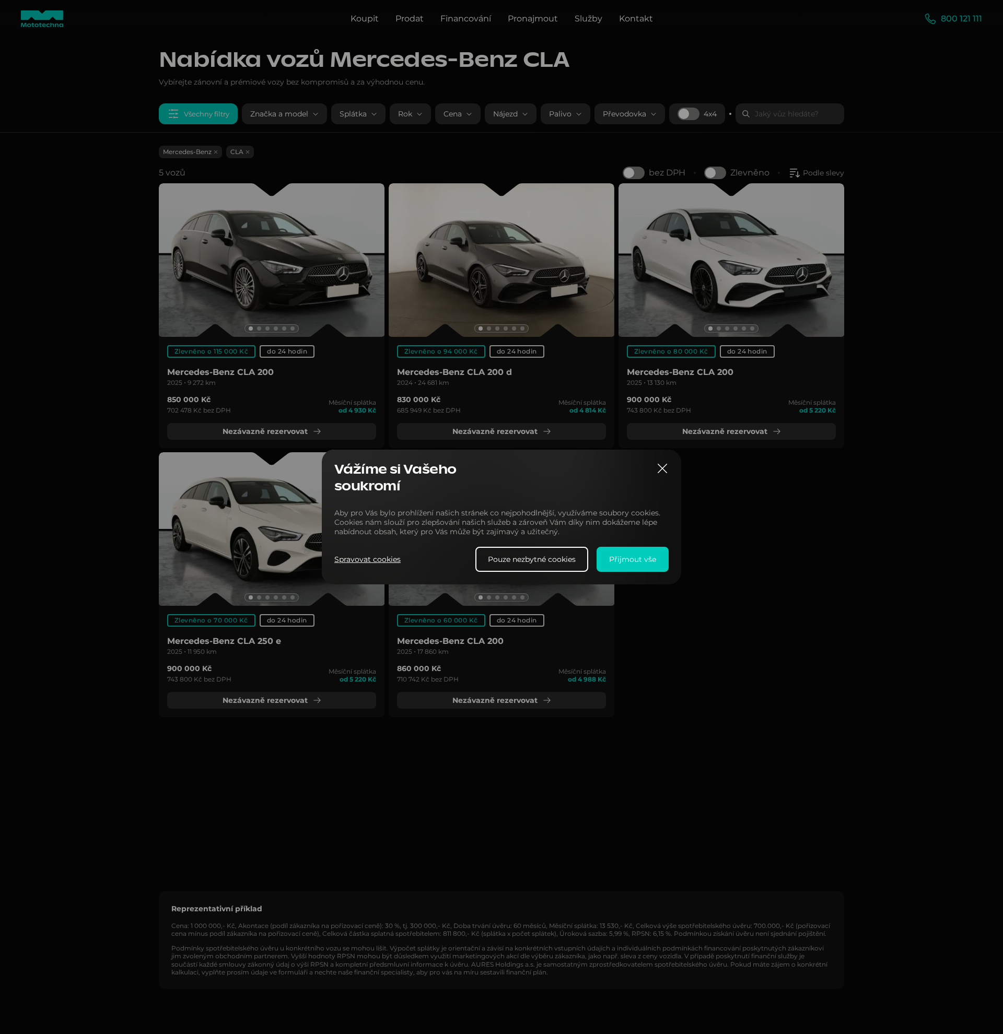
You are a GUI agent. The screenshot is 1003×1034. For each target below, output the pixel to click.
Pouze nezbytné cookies (532, 559)
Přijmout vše (632, 559)
